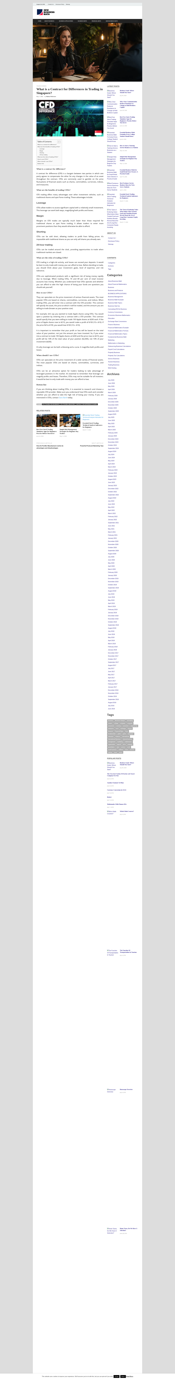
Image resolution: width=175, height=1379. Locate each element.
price (124, 744)
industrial (110, 736)
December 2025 (113, 402)
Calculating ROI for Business (117, 309)
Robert (109, 797)
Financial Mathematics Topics (117, 334)
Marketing (111, 340)
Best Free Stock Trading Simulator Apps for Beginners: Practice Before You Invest (46, 431)
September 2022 (113, 495)
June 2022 (111, 504)
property (130, 744)
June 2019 (111, 597)
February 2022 (112, 516)
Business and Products (115, 290)
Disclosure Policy (60, 4)
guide (124, 734)
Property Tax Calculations (116, 355)
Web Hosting (112, 368)
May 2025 (111, 423)
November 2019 (113, 581)
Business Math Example (116, 300)
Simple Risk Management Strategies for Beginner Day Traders (69, 431)
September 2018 (113, 625)
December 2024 (113, 439)
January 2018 (112, 650)
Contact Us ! (51, 4)
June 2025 (111, 420)
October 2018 (112, 622)
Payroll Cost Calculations (116, 349)
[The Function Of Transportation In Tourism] (112, 950)
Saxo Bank (63, 397)
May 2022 (111, 507)
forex (126, 731)
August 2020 (112, 553)
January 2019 (112, 612)
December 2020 (113, 541)
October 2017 (112, 659)
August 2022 (112, 498)
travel (115, 752)
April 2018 (111, 640)
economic (126, 726)
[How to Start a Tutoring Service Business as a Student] (112, 146)
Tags (109, 269)
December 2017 (113, 653)
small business (112, 749)
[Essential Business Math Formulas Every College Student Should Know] (112, 132)
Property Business (114, 352)
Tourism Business (113, 362)
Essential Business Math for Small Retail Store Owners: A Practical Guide (129, 172)
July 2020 (111, 557)
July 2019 (111, 594)
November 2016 (113, 693)
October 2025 (112, 408)
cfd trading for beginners (50, 404)
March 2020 (112, 569)
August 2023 (112, 479)
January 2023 (112, 485)
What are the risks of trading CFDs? (47, 157)
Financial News (119, 731)
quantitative (111, 747)
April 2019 (111, 603)
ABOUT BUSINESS (49, 21)
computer (130, 723)
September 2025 (113, 411)
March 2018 (112, 643)
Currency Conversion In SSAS (116, 790)
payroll (119, 744)
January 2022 (112, 519)
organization (111, 744)
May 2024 (111, 460)
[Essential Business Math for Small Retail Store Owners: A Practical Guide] (112, 170)
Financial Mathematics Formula (118, 331)
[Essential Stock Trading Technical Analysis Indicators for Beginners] (93, 418)
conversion (111, 726)
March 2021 (112, 532)
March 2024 (112, 467)
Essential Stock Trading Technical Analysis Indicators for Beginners (92, 425)
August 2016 (112, 702)
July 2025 (111, 417)
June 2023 (111, 482)
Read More (129, 1376)
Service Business (113, 358)
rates (117, 747)
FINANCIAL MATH (96, 21)
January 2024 (112, 473)
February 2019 (112, 609)
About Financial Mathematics (117, 284)
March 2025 (112, 429)
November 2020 (113, 544)
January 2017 (112, 687)
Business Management (115, 296)
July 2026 (111, 380)
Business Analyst (120, 720)
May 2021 (111, 529)
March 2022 (112, 513)
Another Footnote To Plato (115, 783)
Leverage (42, 149)
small (128, 747)
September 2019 (113, 588)
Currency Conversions (115, 312)
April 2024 (111, 464)
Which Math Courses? (127, 811)
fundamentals (112, 734)
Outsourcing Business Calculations (119, 346)
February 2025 (112, 433)
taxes (126, 749)
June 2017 (111, 671)
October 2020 (112, 547)
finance (130, 728)
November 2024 (113, 442)
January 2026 (112, 398)
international (125, 736)
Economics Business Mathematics (119, 315)
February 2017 (112, 684)
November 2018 (113, 619)
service (123, 747)
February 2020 (112, 572)
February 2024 (112, 470)
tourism (132, 749)
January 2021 (112, 538)
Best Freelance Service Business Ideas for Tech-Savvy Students (127, 185)
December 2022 (113, 488)
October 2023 (112, 476)
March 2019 (112, 606)
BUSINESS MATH (82, 21)
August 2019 (112, 591)
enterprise (111, 728)
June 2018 (111, 634)
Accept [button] (116, 1376)
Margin (41, 151)
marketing (120, 741)
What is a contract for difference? (47, 144)
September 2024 (113, 448)
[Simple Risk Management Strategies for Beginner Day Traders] (70, 421)
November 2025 (113, 405)
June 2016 (111, 709)
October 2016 (112, 696)
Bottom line (40, 163)
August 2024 (112, 451)
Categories (111, 263)
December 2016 (113, 690)
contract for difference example (86, 404)
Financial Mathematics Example (118, 327)
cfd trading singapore (67, 404)
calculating (130, 720)
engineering (134, 726)
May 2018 (111, 637)
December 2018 (113, 616)
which (120, 752)
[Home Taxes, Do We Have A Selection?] (112, 1228)
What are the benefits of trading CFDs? (48, 146)
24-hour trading (43, 154)
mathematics (128, 741)
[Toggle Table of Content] (58, 141)
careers (110, 723)
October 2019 (112, 585)
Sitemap (68, 4)
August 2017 (112, 665)
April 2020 (111, 566)
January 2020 (112, 575)
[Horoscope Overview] (112, 1089)
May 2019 (111, 600)
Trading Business (41, 86)
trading (110, 752)
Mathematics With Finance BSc (117, 804)
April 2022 (111, 510)
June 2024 (111, 457)
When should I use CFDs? (45, 161)
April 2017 (111, 678)
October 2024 (112, 445)
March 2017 (112, 681)
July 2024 (111, 454)
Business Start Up (114, 306)
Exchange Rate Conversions (117, 321)
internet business (127, 739)
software (120, 749)
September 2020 (113, 550)
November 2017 (113, 656)
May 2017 (111, 674)
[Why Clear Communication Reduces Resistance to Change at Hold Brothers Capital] (112, 102)
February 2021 (112, 535)
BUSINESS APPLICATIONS (66, 21)
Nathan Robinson (51, 96)
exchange (123, 728)
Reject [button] (123, 1376)
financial (110, 731)
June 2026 (111, 383)
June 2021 (111, 526)
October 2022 (112, 491)
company (122, 723)
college (116, 723)
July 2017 (111, 668)
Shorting (42, 152)
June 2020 (111, 560)
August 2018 (112, 628)
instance (117, 736)
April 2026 (111, 389)
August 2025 (112, 414)
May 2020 (111, 563)
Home (39, 21)
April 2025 (111, 426)
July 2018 (111, 631)
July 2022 (111, 501)
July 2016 (111, 705)
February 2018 (112, 647)
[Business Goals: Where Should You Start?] (112, 91)
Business (111, 287)
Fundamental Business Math (117, 337)
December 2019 (113, 578)
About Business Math (115, 281)
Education (111, 318)
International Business (114, 739)
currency (118, 726)
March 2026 (112, 392)
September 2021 (113, 522)
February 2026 (112, 395)
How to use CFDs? (42, 159)
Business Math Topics (115, 303)
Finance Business (114, 324)
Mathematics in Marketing (116, 343)
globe (119, 734)
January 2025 (112, 436)
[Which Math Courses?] (112, 811)
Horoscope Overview (126, 1089)
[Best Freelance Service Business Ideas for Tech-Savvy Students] (112, 183)
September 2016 (113, 699)
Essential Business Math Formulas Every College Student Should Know (127, 134)
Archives (111, 266)
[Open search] (137, 21)
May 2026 (111, 386)
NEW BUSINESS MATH (112, 21)
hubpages (130, 734)
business (110, 720)
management (111, 741)
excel (117, 728)
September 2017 (113, 662)
